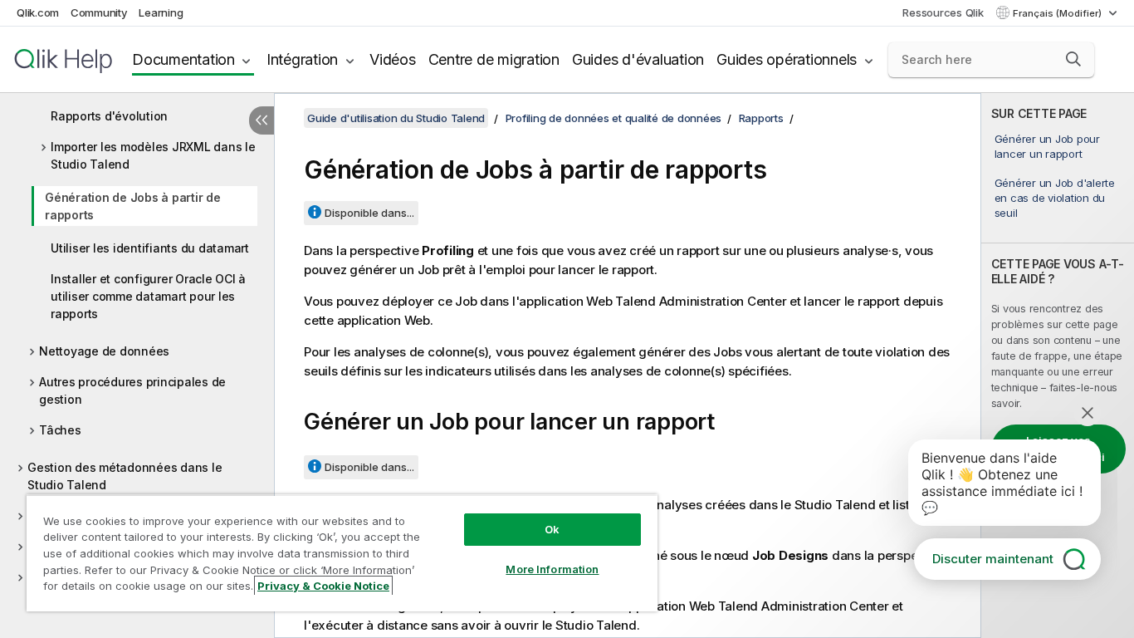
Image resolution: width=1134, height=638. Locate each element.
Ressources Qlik (942, 12)
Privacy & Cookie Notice (323, 585)
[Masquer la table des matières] (261, 120)
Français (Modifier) (1058, 13)
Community (99, 12)
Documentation (183, 59)
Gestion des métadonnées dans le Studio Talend (124, 476)
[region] (342, 552)
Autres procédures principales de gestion (132, 390)
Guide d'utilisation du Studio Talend (396, 118)
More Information (552, 569)
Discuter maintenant (992, 559)
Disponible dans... (369, 212)
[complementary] (1057, 365)
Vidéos (392, 59)
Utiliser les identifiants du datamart (150, 248)
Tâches (60, 430)
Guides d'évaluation (638, 59)
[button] (1073, 59)
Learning (161, 12)
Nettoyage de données (104, 351)
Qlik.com (38, 12)
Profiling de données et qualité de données (614, 118)
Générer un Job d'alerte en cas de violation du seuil (1055, 197)
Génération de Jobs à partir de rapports (133, 206)
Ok (552, 529)
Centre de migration (494, 59)
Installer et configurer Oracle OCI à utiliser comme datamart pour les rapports (148, 296)
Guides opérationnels (786, 59)
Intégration (302, 59)
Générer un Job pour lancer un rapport (1047, 146)
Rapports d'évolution (109, 116)
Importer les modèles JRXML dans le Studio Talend (153, 155)
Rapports (761, 118)
